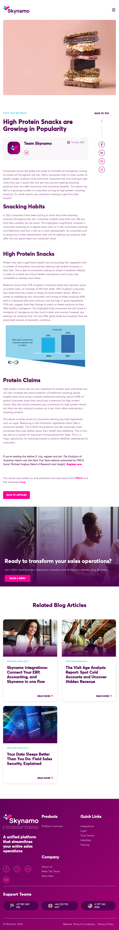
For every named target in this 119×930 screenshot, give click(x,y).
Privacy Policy (106, 924)
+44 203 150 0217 (61, 905)
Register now (74, 464)
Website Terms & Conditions (79, 924)
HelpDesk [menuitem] (85, 840)
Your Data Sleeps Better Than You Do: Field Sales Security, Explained (29, 759)
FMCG (78, 478)
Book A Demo (17, 578)
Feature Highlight (18, 661)
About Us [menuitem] (47, 867)
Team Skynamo (38, 143)
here (22, 482)
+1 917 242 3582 (99, 905)
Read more (43, 696)
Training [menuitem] (84, 845)
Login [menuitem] (83, 831)
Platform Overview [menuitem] (52, 826)
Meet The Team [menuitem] (51, 871)
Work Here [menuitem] (47, 876)
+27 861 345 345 (22, 905)
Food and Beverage (15, 113)
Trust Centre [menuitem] (87, 835)
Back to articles (16, 495)
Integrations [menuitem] (87, 826)
